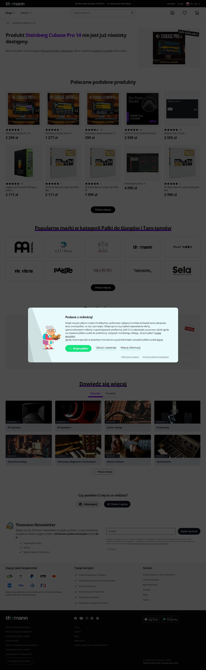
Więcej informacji (131, 347)
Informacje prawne (130, 357)
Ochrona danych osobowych (156, 357)
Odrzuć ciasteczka (106, 347)
